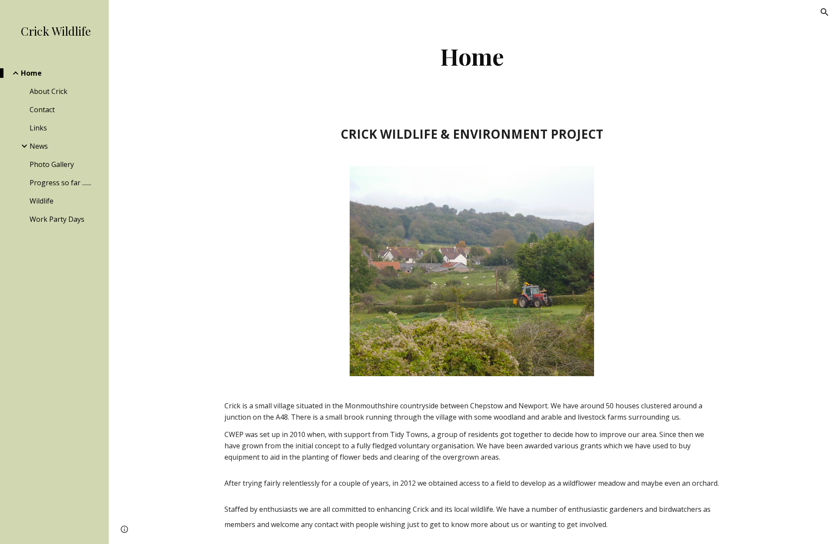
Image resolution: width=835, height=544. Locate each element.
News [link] (39, 146)
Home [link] (31, 73)
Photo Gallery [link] (52, 164)
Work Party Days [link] (57, 219)
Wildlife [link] (41, 201)
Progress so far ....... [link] (60, 182)
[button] (824, 12)
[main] (472, 56)
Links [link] (38, 128)
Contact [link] (42, 109)
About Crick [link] (48, 91)
